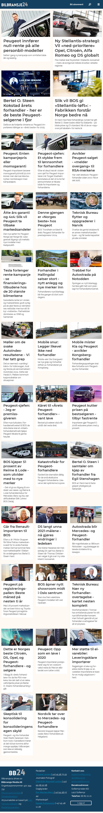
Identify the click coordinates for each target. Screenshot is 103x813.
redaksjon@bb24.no (81, 774)
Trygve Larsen (43, 774)
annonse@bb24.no (80, 781)
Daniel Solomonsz (45, 803)
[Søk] (89, 4)
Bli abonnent (76, 4)
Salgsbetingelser (9, 796)
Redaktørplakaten (10, 807)
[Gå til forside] (33, 4)
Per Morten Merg (45, 792)
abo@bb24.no (78, 778)
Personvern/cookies (11, 793)
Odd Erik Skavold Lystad (49, 781)
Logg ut (81, 803)
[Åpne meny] (98, 4)
